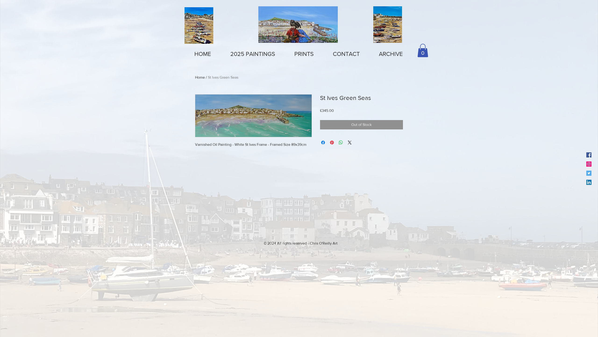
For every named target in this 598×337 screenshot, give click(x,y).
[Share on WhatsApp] (341, 142)
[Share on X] (349, 142)
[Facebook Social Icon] (588, 155)
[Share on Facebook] (323, 142)
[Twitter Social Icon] (588, 173)
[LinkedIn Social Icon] (588, 182)
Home (200, 77)
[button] (304, 54)
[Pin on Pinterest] (332, 142)
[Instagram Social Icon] (588, 164)
